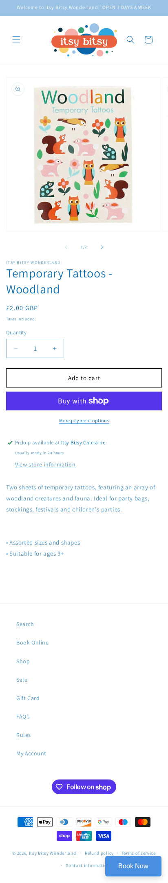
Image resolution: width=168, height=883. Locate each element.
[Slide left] (66, 247)
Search (25, 624)
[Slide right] (102, 247)
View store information (45, 464)
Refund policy (99, 853)
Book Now (133, 866)
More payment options (84, 420)
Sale (21, 679)
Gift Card (28, 698)
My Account (31, 753)
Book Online (32, 642)
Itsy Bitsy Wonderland (52, 853)
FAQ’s (23, 716)
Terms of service (139, 853)
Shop (23, 661)
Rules (23, 735)
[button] (16, 40)
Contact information (88, 865)
